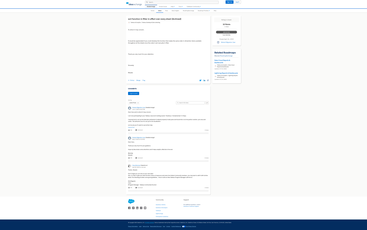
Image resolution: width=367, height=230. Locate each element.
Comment (140, 130)
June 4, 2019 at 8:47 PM (138, 109)
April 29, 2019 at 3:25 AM (139, 167)
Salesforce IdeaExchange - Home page (134, 4)
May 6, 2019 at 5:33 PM (138, 139)
